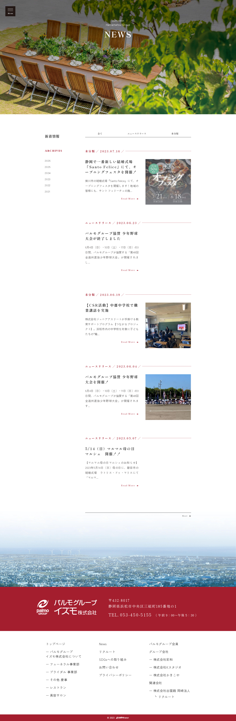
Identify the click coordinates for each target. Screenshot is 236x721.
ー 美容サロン (56, 695)
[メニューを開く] (10, 11)
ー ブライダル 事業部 (61, 672)
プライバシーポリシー (115, 675)
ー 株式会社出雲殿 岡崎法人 (169, 690)
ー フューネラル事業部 (62, 664)
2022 (47, 185)
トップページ (55, 644)
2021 (47, 191)
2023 (48, 179)
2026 (48, 160)
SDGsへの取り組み (113, 659)
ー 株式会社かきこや (164, 675)
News (103, 644)
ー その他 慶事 (56, 679)
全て (100, 133)
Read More (128, 198)
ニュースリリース (137, 133)
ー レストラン (56, 687)
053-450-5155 (153, 615)
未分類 (174, 133)
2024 (48, 173)
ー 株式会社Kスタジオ (165, 667)
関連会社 (155, 682)
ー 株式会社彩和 (161, 659)
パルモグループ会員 (163, 644)
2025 (48, 167)
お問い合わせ (109, 667)
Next (185, 515)
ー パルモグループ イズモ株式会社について (64, 654)
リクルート (107, 651)
